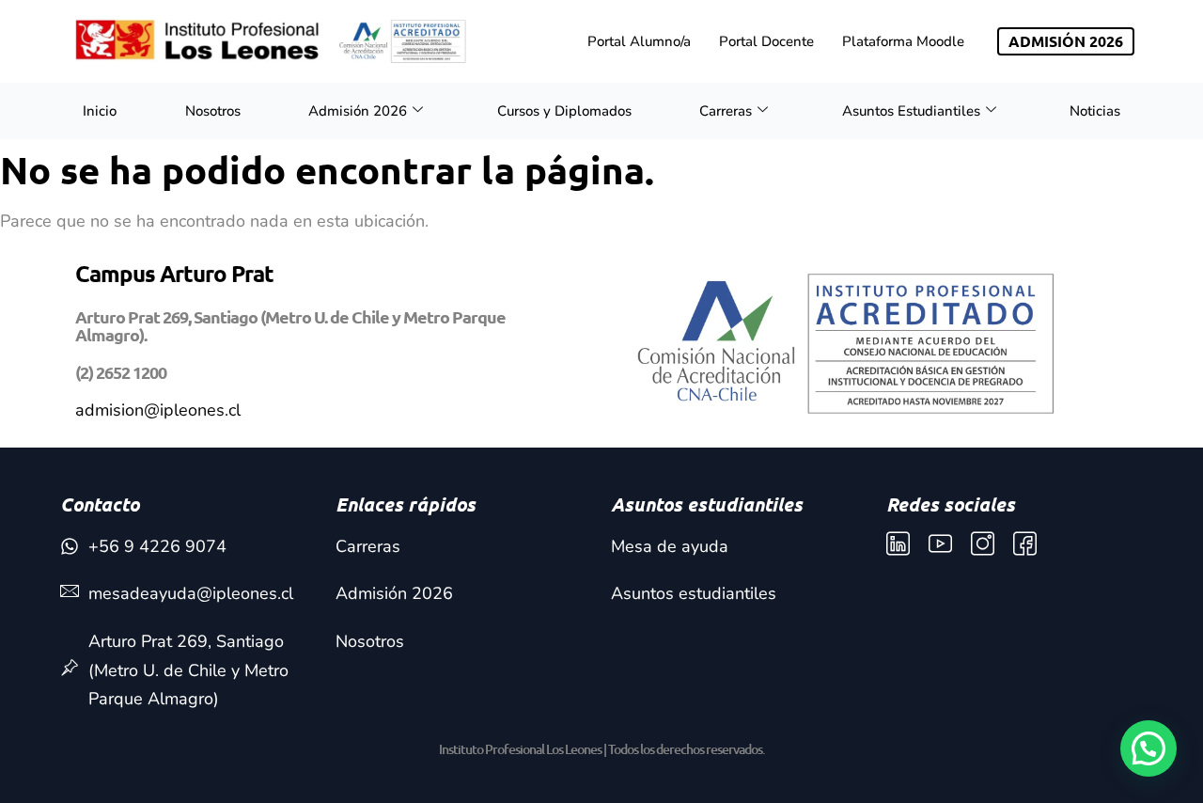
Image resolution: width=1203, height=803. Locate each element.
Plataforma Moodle (903, 41)
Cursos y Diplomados (564, 111)
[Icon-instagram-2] (982, 544)
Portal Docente (766, 41)
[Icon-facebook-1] (1025, 544)
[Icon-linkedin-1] (898, 544)
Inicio (100, 111)
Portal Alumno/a (639, 41)
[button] (1148, 748)
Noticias (1095, 111)
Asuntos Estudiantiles (911, 111)
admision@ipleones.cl (158, 410)
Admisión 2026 (357, 111)
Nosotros (213, 111)
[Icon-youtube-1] (940, 544)
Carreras (725, 111)
